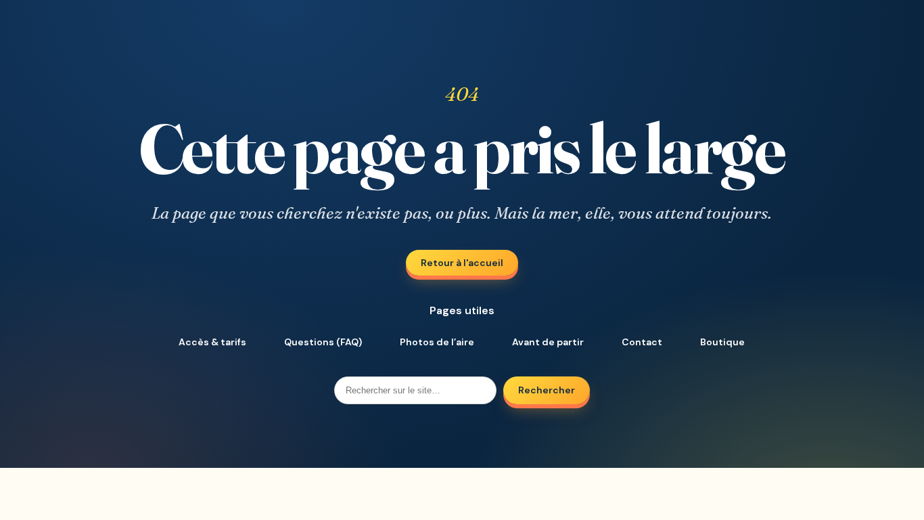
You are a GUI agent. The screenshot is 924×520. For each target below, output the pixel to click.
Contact (642, 342)
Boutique (722, 342)
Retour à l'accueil (462, 263)
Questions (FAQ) (323, 342)
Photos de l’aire (437, 342)
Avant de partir (548, 342)
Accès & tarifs (212, 342)
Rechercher (546, 390)
